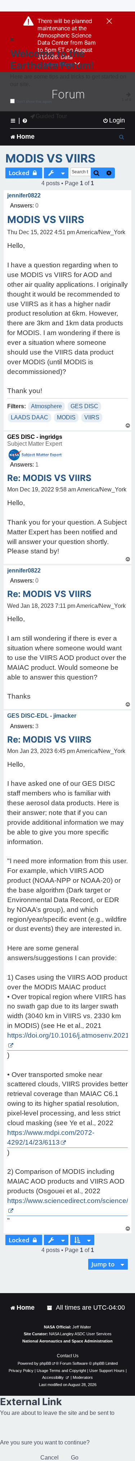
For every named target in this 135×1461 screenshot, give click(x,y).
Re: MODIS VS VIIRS (49, 478)
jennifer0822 (24, 195)
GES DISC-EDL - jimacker (41, 716)
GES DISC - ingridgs (34, 437)
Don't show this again (34, 101)
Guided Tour (51, 116)
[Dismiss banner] (109, 21)
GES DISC (84, 406)
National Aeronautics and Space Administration (67, 1341)
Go (74, 1458)
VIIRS (91, 417)
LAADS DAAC (29, 417)
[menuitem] (114, 120)
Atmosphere (46, 406)
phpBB (45, 1363)
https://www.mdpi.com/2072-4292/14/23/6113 (50, 1137)
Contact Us (67, 1355)
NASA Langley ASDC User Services (80, 1334)
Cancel (49, 1458)
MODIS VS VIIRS (50, 158)
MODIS (66, 417)
